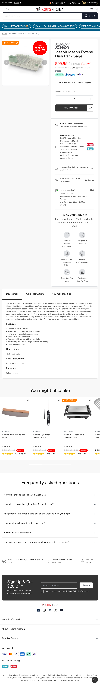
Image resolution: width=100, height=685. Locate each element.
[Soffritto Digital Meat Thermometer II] (46, 412)
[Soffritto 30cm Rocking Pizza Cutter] (15, 412)
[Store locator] (91, 9)
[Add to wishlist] (28, 400)
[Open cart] (96, 9)
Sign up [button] (86, 585)
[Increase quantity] (85, 99)
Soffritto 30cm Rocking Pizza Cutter (14, 436)
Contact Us (89, 180)
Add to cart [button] (71, 108)
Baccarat (68, 432)
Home (4, 34)
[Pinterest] (50, 610)
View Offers (90, 3)
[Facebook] (38, 610)
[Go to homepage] (49, 9)
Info (92, 169)
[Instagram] (44, 610)
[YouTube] (61, 610)
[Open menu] (3, 9)
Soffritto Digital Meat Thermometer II (41, 436)
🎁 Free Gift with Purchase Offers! (63, 3)
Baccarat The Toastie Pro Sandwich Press (74, 436)
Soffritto (6, 432)
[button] (6, 62)
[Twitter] (55, 610)
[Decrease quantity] (63, 99)
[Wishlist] (8, 9)
